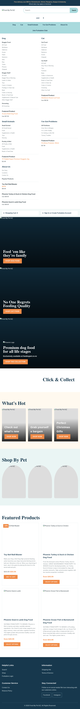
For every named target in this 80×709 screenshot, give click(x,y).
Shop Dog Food (12, 261)
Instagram (57, 695)
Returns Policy (7, 691)
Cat (21, 25)
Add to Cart (10, 577)
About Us (64, 25)
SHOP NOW (11, 436)
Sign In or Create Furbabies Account (57, 213)
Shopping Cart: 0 (11, 213)
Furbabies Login (7, 676)
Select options (51, 582)
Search (74, 10)
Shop (4, 673)
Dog (14, 25)
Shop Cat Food (12, 311)
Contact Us (6, 687)
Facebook (46, 695)
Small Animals (33, 25)
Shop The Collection (15, 362)
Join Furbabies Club (40, 30)
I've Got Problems (49, 25)
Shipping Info (46, 669)
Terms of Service (47, 673)
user (38, 18)
